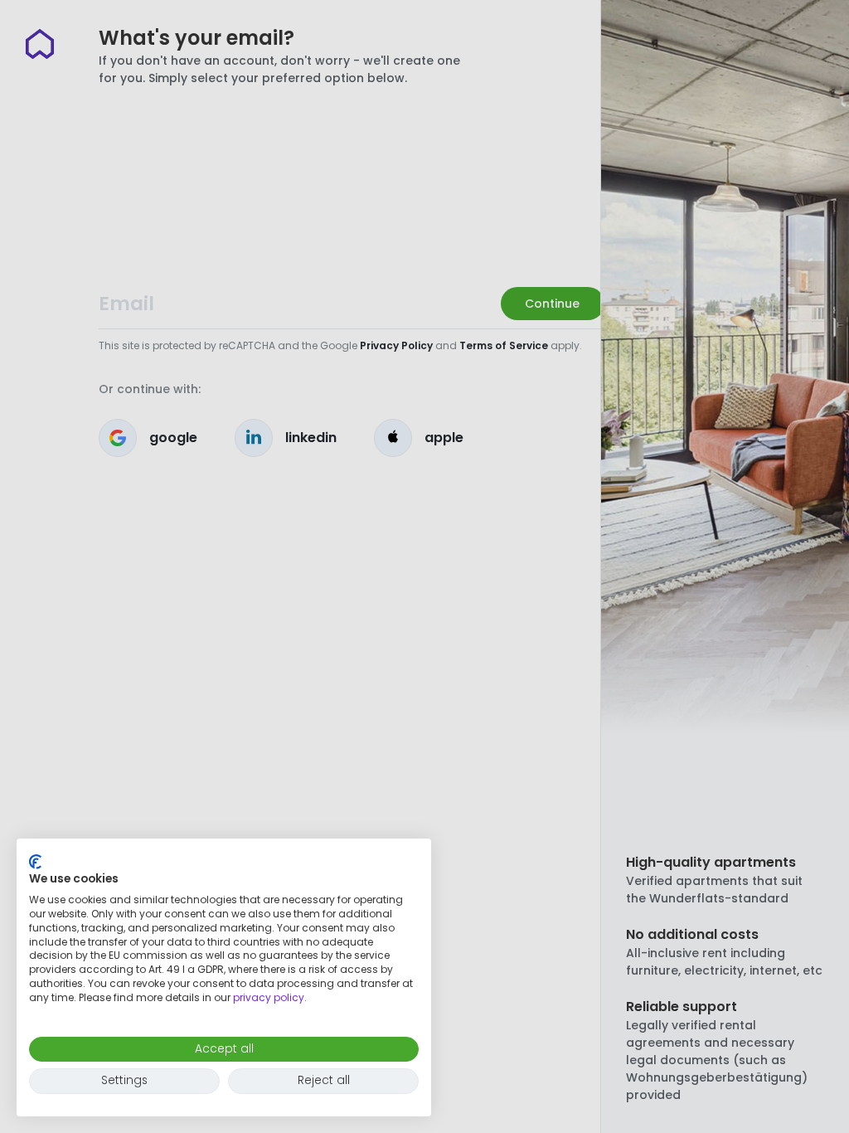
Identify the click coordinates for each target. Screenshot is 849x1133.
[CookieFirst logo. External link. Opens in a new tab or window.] (35, 861)
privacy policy (268, 997)
